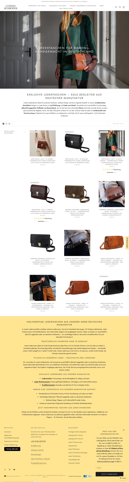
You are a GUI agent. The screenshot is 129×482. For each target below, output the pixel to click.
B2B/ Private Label (66, 8)
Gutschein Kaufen (74, 463)
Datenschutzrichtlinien (11, 441)
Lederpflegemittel (74, 459)
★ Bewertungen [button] (127, 243)
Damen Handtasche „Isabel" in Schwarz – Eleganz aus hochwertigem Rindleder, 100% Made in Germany (111, 306)
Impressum (7, 432)
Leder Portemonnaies (75, 442)
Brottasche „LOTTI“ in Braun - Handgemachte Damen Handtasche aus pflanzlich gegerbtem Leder (42, 211)
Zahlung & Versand (37, 450)
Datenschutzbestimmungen (106, 461)
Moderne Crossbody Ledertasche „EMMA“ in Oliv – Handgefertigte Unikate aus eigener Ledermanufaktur (77, 212)
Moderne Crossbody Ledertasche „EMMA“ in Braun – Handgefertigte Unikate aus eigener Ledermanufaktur (77, 261)
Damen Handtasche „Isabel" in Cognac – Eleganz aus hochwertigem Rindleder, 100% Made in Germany (77, 306)
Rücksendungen (36, 454)
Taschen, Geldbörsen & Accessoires (83, 6)
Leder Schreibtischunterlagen (77, 452)
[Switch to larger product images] (3, 123)
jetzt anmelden (109, 474)
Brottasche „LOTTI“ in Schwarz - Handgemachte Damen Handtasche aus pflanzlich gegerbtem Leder (77, 160)
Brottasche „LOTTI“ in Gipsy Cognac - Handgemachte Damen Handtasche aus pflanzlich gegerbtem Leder (111, 161)
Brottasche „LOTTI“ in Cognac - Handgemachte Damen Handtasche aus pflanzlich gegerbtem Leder (42, 160)
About (102, 6)
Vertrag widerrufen (12, 449)
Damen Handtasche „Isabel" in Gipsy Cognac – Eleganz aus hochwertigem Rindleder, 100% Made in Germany (111, 261)
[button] (108, 169)
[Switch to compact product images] (9, 123)
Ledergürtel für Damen (57, 6)
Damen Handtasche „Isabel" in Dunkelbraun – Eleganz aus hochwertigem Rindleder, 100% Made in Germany (42, 306)
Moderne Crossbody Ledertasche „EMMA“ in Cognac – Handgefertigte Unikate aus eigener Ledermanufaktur (112, 212)
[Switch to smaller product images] (6, 123)
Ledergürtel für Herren (37, 6)
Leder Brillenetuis (74, 449)
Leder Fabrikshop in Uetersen (40, 459)
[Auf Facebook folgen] (5, 469)
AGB (118, 461)
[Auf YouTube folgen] (14, 469)
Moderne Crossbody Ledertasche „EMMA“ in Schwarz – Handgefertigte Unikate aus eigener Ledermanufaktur (43, 261)
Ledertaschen (72, 446)
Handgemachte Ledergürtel (77, 432)
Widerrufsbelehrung (10, 445)
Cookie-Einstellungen (74, 476)
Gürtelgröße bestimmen (38, 463)
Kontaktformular (36, 446)
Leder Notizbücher (74, 456)
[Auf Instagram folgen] (10, 469)
